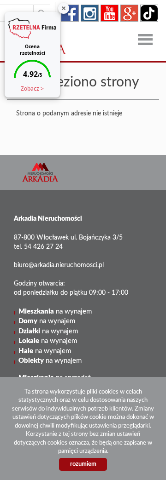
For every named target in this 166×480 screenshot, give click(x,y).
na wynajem (55, 311)
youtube (110, 13)
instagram (90, 13)
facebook (70, 13)
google (129, 13)
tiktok (149, 13)
